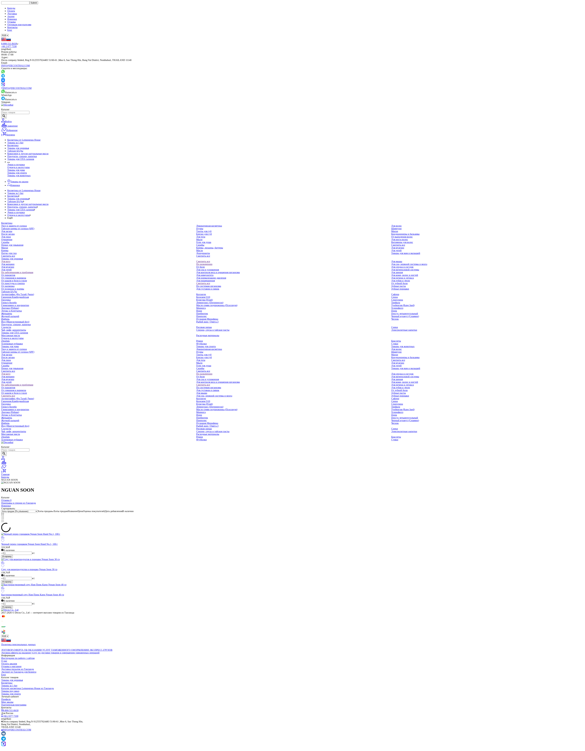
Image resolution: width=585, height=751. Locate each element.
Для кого (5, 261)
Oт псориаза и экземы (12, 289)
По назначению (204, 264)
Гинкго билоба (9, 302)
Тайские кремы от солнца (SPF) (17, 228)
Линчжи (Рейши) (10, 308)
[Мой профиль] (3, 459)
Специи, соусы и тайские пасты (212, 330)
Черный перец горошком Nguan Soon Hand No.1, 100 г (29, 544)
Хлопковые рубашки (12, 343)
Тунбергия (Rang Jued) (403, 305)
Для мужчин (397, 247)
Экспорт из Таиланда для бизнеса (18, 672)
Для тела (200, 236)
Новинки (12, 19)
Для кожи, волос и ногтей (404, 275)
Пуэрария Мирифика (207, 319)
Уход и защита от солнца (14, 225)
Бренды (11, 8)
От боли (200, 267)
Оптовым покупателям (19, 24)
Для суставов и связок (207, 289)
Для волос (396, 225)
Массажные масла (10, 335)
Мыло (199, 239)
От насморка (7, 286)
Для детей (396, 250)
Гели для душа (203, 242)
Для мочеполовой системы (405, 269)
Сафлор (395, 294)
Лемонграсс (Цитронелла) (209, 302)
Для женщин (7, 264)
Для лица (6, 236)
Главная (5, 474)
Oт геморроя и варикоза (13, 278)
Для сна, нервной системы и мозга (409, 264)
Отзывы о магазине (11, 666)
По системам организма (208, 286)
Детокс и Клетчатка (11, 310)
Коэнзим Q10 (203, 297)
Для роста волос (399, 239)
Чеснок (395, 319)
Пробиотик (202, 313)
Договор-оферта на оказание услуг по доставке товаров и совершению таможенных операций (50, 652)
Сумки (394, 343)
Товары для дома (16, 170)
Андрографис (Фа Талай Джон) (17, 294)
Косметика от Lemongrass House (24, 140)
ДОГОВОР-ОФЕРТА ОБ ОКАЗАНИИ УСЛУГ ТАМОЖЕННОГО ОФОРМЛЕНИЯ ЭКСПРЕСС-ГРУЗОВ (56, 650)
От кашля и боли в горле (14, 280)
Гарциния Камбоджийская (15, 297)
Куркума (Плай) (204, 300)
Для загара (6, 231)
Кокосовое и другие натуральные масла (27, 153)
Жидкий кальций (10, 316)
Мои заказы (7, 702)
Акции (10, 16)
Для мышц (396, 261)
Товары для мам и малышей (405, 253)
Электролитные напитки (404, 330)
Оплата (11, 11)
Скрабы (5, 242)
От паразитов (8, 275)
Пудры (199, 228)
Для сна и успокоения (207, 269)
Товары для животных (19, 175)
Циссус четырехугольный (404, 313)
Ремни (199, 341)
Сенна (394, 297)
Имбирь (5, 319)
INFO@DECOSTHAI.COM (15, 65)
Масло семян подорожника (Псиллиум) (216, 305)
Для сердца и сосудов (402, 267)
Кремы (4, 250)
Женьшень (6, 313)
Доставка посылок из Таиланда (17, 669)
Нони (199, 310)
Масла (199, 250)
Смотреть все (8, 256)
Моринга (201, 308)
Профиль (6, 699)
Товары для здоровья (18, 148)
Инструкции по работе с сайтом (18, 658)
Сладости (6, 327)
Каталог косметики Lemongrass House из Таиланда (27, 688)
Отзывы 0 (6, 500)
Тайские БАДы (15, 151)
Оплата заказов (9, 663)
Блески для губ (204, 234)
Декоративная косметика (209, 225)
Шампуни (396, 228)
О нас (4, 661)
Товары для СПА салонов (20, 159)
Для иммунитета (204, 275)
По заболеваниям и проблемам (17, 272)
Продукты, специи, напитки (22, 156)
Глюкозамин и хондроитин (15, 305)
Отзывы (11, 22)
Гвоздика (6, 300)
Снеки (394, 327)
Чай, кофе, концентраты (13, 330)
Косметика (12, 145)
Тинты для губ (203, 231)
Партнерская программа (13, 704)
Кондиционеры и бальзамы (405, 234)
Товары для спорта (17, 172)
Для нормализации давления (211, 278)
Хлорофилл (397, 308)
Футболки (201, 343)
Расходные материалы (207, 335)
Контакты (12, 27)
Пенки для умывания (12, 245)
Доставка (12, 13)
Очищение (6, 239)
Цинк (394, 310)
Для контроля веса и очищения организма (218, 272)
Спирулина (397, 300)
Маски (4, 247)
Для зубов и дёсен (400, 280)
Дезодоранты (203, 253)
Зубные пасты (398, 286)
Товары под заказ (10, 691)
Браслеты (396, 341)
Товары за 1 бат (15, 142)
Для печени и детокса (402, 278)
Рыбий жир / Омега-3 (207, 321)
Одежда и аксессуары (18, 167)
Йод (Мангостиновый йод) (15, 321)
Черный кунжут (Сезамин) (405, 316)
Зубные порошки (400, 289)
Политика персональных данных (18, 644)
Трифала (395, 302)
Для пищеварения (205, 280)
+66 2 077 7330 (9, 46)
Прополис (201, 316)
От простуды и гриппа (13, 283)
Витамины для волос (402, 242)
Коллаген (201, 294)
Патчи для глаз (9, 253)
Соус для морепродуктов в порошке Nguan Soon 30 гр (29, 569)
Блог (9, 30)
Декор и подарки (16, 164)
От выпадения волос (402, 236)
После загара (8, 234)
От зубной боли (399, 283)
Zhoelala (5, 341)
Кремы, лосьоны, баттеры (209, 247)
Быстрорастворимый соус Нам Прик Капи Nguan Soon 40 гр (32, 594)
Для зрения (397, 272)
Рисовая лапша (204, 327)
